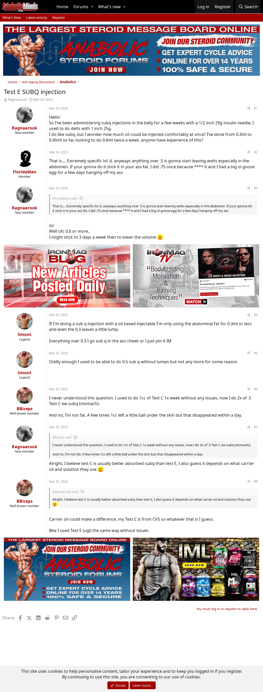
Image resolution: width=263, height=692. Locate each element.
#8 (256, 481)
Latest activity (36, 17)
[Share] (248, 108)
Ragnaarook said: (65, 491)
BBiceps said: (62, 437)
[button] (92, 6)
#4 (256, 315)
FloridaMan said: (65, 198)
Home (62, 7)
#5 (256, 353)
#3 (256, 188)
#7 (256, 427)
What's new (109, 7)
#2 (256, 152)
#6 (256, 389)
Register (58, 17)
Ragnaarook (17, 99)
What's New (12, 17)
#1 (256, 108)
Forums (80, 7)
